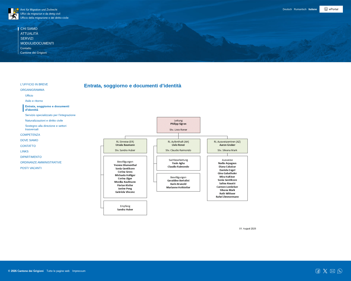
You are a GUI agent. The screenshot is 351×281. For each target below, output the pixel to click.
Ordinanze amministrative (41, 162)
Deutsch (287, 9)
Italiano (313, 9)
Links (24, 151)
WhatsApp (340, 271)
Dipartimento (31, 156)
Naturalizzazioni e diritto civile (44, 120)
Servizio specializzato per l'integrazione (50, 115)
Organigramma (32, 89)
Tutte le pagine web (58, 270)
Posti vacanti (31, 168)
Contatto (25, 48)
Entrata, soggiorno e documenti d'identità (47, 108)
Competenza (30, 134)
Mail (332, 271)
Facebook (318, 271)
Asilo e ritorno (34, 100)
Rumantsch (300, 9)
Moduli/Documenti (37, 43)
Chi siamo (29, 28)
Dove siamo (29, 140)
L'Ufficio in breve (34, 84)
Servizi (27, 38)
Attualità (29, 33)
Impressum (79, 270)
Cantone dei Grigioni (33, 52)
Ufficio (29, 95)
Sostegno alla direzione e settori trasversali (45, 127)
